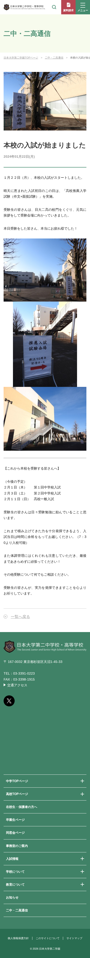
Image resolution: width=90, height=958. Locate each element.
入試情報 (12, 859)
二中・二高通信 (54, 57)
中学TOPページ (17, 781)
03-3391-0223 (24, 673)
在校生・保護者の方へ (21, 807)
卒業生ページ (15, 820)
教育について (15, 884)
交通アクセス (17, 685)
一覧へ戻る (20, 617)
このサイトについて (48, 938)
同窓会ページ (15, 832)
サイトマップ (74, 938)
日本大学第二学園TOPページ (21, 57)
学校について (15, 871)
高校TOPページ (17, 794)
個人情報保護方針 (18, 938)
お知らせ (12, 897)
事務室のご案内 (17, 846)
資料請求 (68, 10)
